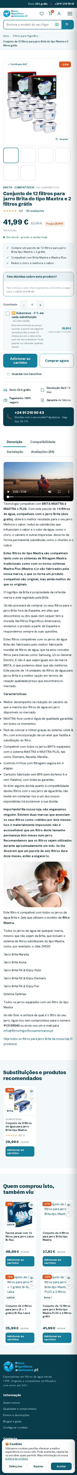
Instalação (15, 452)
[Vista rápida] (31, 1091)
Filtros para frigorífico (25, 36)
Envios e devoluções (16, 1415)
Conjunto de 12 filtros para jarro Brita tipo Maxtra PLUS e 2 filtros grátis (57, 1311)
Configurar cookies (15, 1427)
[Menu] (70, 13)
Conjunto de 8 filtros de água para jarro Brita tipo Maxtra (19, 1126)
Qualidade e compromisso (20, 1409)
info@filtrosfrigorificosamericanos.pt (28, 1031)
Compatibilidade (42, 442)
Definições (15, 1466)
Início (6, 36)
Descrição (14, 442)
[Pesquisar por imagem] (56, 24)
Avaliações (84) (42, 452)
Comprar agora (57, 361)
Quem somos (11, 1402)
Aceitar (61, 1466)
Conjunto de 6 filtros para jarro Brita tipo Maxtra (56, 1236)
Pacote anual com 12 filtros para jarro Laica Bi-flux (20, 1236)
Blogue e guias (12, 1421)
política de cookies (16, 1458)
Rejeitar (38, 1466)
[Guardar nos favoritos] (31, 1098)
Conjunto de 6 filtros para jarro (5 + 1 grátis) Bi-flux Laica (19, 1309)
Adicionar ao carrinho (20, 361)
